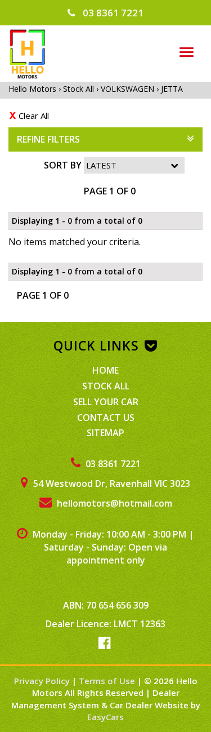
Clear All (34, 115)
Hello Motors (33, 88)
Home (105, 370)
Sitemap (105, 433)
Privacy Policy (43, 680)
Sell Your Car (105, 402)
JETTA (172, 88)
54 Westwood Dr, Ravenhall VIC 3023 (110, 483)
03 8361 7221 (111, 12)
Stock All (78, 88)
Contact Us (105, 417)
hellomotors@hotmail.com (113, 503)
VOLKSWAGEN (127, 88)
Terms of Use (108, 680)
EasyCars (105, 716)
